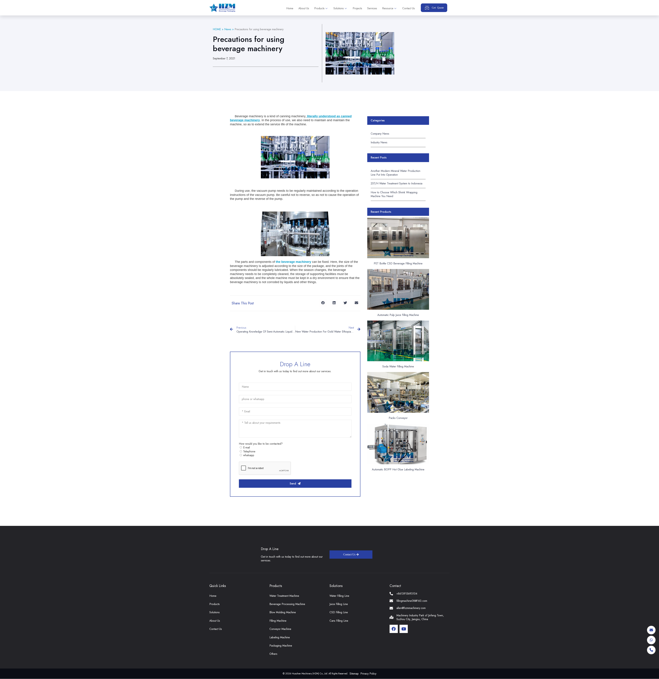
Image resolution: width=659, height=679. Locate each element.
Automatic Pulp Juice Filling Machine (398, 315)
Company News (380, 134)
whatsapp (248, 455)
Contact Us (408, 8)
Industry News (379, 142)
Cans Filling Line (339, 621)
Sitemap (354, 674)
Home (289, 8)
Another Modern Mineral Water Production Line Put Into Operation (395, 173)
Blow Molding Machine (282, 612)
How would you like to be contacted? (261, 444)
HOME (217, 29)
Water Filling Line (339, 596)
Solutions (338, 8)
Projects (357, 8)
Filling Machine (277, 621)
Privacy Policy (368, 674)
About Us (303, 8)
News (227, 29)
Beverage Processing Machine (287, 604)
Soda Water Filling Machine (398, 366)
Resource (387, 8)
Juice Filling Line (339, 604)
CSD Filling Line (339, 612)
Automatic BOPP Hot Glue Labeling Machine (398, 469)
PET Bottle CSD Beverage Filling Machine (398, 263)
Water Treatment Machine (284, 596)
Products (319, 8)
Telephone (249, 451)
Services (372, 8)
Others (273, 654)
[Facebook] (394, 629)
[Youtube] (404, 629)
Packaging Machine (280, 646)
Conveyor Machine (280, 629)
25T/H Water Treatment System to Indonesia (396, 183)
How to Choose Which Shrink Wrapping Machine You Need (394, 194)
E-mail (246, 447)
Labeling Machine (279, 637)
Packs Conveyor (398, 418)
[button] (323, 303)
